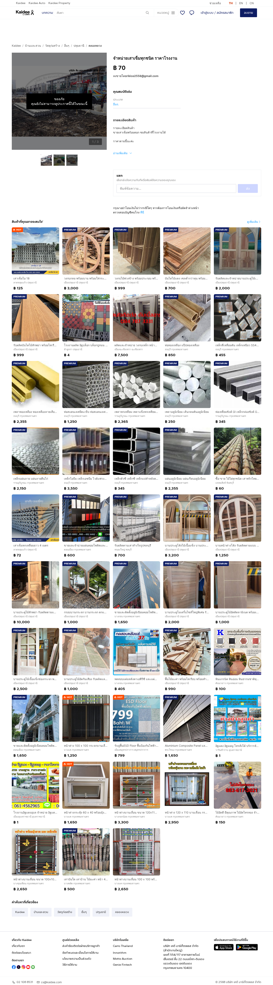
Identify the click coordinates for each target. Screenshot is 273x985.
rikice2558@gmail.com (142, 76)
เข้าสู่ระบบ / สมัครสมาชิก (217, 12)
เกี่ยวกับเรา (18, 946)
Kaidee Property (59, 3)
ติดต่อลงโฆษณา (21, 953)
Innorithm (119, 953)
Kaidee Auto (37, 3)
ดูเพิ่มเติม (252, 221)
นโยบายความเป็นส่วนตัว (76, 959)
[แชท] (191, 12)
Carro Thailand (123, 946)
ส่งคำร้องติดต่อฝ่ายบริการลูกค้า (81, 946)
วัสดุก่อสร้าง (52, 45)
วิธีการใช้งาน (69, 965)
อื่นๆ (66, 45)
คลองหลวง (95, 45)
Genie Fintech (122, 965)
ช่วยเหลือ (215, 3)
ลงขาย (248, 12)
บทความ (47, 12)
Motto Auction (122, 959)
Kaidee (20, 3)
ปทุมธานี (79, 45)
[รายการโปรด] (182, 12)
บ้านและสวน (33, 45)
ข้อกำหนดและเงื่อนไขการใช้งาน (80, 953)
